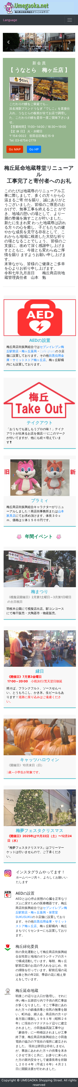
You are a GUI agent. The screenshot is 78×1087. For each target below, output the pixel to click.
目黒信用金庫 (43, 921)
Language (10, 20)
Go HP (34, 149)
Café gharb (47, 351)
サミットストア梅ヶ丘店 (29, 360)
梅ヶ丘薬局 (29, 351)
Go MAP (15, 149)
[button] (8, 42)
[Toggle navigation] (69, 20)
